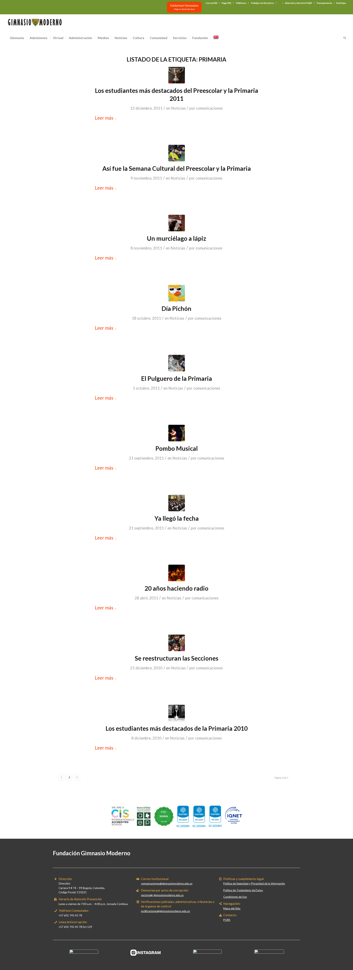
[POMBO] (176, 433)
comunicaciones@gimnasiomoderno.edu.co (166, 883)
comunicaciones (209, 108)
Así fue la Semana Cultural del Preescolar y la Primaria (176, 168)
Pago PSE (226, 3)
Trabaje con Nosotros (262, 3)
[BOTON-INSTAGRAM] (145, 953)
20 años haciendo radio (176, 588)
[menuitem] (212, 3)
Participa (341, 3)
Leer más (104, 118)
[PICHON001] (176, 293)
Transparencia (324, 3)
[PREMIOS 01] (176, 75)
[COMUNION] (176, 503)
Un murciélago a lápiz (176, 238)
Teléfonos (241, 3)
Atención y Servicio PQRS (298, 3)
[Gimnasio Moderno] (34, 23)
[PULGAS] (176, 363)
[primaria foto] (176, 713)
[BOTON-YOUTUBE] (207, 953)
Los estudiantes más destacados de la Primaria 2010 (177, 728)
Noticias (178, 108)
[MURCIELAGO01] (176, 223)
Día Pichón (176, 308)
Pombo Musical (176, 448)
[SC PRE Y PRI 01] (176, 153)
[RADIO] (176, 573)
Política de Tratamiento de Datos (243, 890)
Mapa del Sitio (231, 908)
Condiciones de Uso (235, 896)
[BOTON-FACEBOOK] (83, 953)
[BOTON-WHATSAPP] (269, 953)
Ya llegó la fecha (176, 518)
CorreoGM (211, 3)
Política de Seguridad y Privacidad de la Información (254, 883)
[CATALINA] (176, 643)
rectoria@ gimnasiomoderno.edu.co (162, 895)
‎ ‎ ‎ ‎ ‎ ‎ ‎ (279, 3)
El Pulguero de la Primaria (176, 378)
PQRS (226, 920)
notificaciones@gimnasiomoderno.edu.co (165, 911)
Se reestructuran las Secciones (176, 658)
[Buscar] (343, 38)
